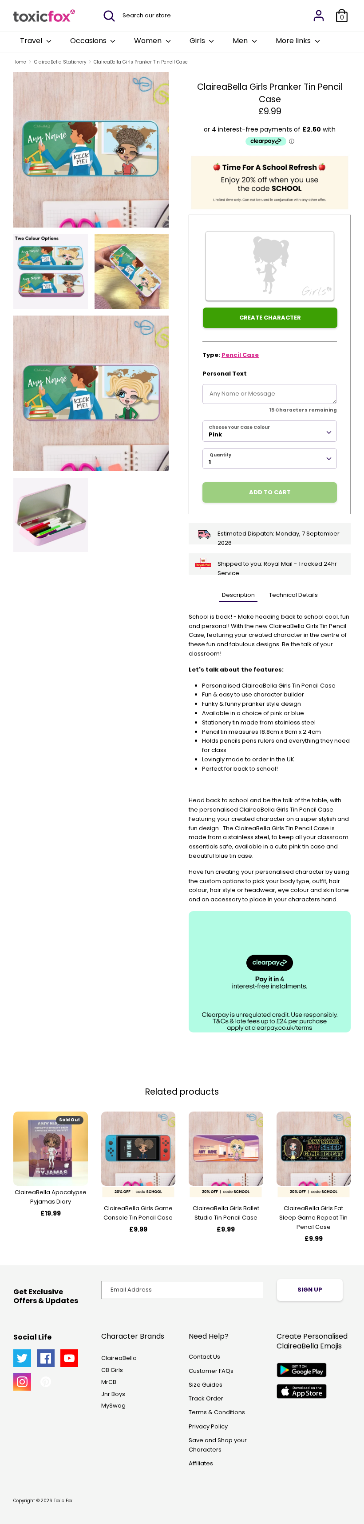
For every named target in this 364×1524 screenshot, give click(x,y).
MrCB (108, 1382)
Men (241, 41)
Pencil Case (240, 355)
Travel (32, 41)
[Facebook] (46, 1358)
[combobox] (269, 431)
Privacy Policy (208, 1426)
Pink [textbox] (215, 434)
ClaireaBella (119, 1358)
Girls (198, 41)
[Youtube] (69, 1358)
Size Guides (205, 1384)
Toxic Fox (63, 1501)
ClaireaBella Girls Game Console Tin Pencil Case (138, 1213)
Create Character (270, 317)
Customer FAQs (211, 1371)
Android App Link (302, 1370)
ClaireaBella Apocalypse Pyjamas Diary (51, 1197)
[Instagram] (22, 1382)
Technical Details (293, 595)
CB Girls (112, 1370)
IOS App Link (302, 1391)
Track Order (206, 1398)
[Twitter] (22, 1358)
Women (148, 41)
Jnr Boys (113, 1394)
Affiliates (201, 1463)
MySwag (113, 1405)
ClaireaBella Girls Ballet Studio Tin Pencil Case (226, 1213)
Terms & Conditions (217, 1412)
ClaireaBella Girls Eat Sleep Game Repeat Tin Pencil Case (313, 1217)
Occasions (89, 41)
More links (294, 41)
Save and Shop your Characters (218, 1445)
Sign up (309, 1289)
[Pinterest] (46, 1382)
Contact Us (204, 1356)
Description (238, 595)
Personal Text (224, 373)
